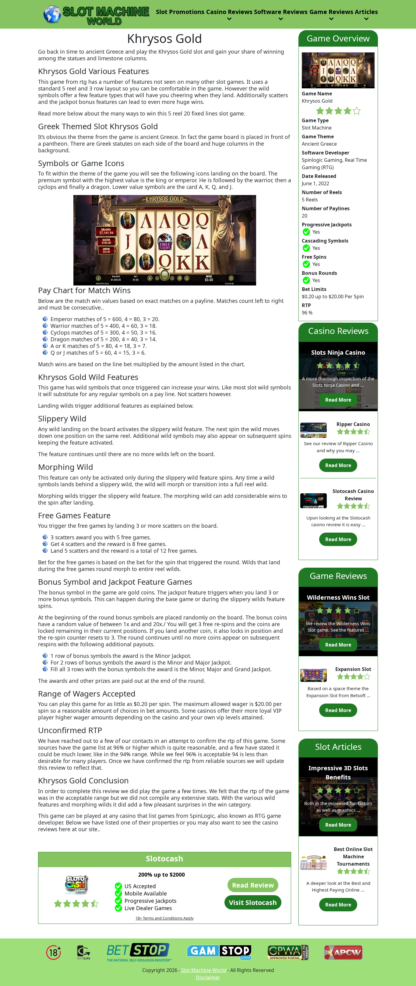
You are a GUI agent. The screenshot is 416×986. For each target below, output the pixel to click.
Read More (338, 399)
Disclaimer (208, 977)
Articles (366, 12)
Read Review (253, 885)
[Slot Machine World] (94, 13)
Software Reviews (281, 12)
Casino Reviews (229, 12)
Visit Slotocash (253, 902)
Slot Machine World (203, 970)
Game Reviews (331, 12)
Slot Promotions (180, 12)
